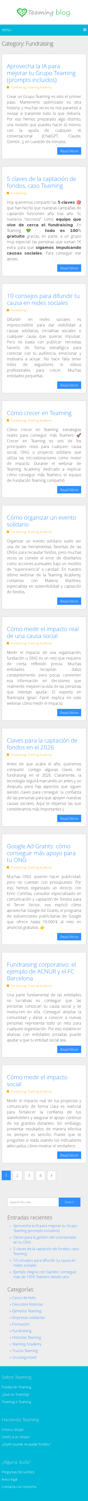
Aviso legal (9, 1479)
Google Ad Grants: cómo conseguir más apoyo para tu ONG (41, 853)
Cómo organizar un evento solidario (41, 520)
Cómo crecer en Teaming (39, 413)
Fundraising (18, 87)
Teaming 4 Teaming (16, 1401)
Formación (21, 1324)
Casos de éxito (24, 1297)
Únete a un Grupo (15, 1436)
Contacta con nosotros (19, 1486)
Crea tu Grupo (12, 1429)
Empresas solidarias (28, 1317)
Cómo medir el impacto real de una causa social (43, 632)
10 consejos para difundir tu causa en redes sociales (43, 299)
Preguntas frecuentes (18, 1472)
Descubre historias (27, 1304)
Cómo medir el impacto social (37, 1080)
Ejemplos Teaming (26, 1310)
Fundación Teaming (16, 1387)
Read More (69, 151)
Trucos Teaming (25, 1350)
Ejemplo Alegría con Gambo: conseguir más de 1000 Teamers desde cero (45, 1274)
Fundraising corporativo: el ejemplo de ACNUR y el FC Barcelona (41, 971)
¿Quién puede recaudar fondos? (26, 1444)
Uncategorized (24, 1357)
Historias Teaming (26, 1337)
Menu (6, 29)
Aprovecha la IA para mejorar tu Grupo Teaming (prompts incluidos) (41, 73)
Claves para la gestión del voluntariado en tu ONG (44, 1239)
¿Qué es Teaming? (16, 1394)
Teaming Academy (40, 87)
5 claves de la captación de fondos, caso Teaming (41, 182)
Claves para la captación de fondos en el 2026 (42, 743)
